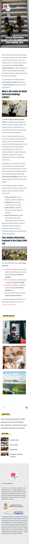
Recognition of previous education (16, 455)
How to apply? (14, 445)
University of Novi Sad (11, 280)
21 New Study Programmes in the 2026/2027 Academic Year (13, 429)
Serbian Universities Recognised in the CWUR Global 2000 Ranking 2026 (13, 420)
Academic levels (14, 440)
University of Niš (9, 293)
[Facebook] (18, 7)
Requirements (14, 450)
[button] (8, 15)
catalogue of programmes (9, 304)
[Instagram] (20, 7)
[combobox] (13, 407)
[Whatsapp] (23, 7)
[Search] (27, 407)
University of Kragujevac (11, 285)
